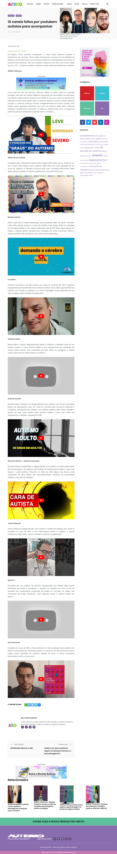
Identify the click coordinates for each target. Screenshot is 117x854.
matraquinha (84, 166)
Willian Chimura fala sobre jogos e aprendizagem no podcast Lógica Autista (71, 807)
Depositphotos (24, 839)
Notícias (30, 4)
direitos (104, 151)
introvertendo (84, 160)
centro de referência (87, 144)
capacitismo (93, 141)
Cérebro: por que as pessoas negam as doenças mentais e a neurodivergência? (57, 751)
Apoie (69, 4)
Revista (46, 4)
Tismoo (84, 4)
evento (97, 155)
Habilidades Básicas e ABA (21, 748)
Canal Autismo (16, 32)
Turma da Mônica (98, 173)
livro (104, 160)
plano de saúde (86, 173)
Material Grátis (57, 4)
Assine (76, 4)
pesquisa (105, 170)
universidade (84, 175)
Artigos (38, 4)
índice (91, 175)
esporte (83, 156)
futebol (105, 156)
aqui (73, 852)
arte (96, 136)
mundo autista (95, 170)
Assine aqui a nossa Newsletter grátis (58, 821)
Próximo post (63, 744)
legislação (95, 160)
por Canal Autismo (29, 718)
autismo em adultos (93, 139)
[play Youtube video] (41, 134)
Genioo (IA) (94, 4)
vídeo (16, 65)
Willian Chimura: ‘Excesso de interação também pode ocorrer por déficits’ (96, 806)
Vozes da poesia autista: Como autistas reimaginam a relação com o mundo (18, 807)
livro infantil (83, 163)
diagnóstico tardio (92, 147)
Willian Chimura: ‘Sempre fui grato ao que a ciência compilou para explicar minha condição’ (45, 805)
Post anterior (19, 744)
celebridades (104, 142)
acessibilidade (87, 135)
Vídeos (19, 15)
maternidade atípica (94, 163)
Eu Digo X (89, 156)
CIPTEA (97, 144)
